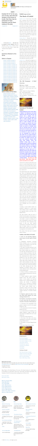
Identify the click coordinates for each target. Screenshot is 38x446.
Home (3, 401)
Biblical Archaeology (6, 403)
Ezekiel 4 (5, 61)
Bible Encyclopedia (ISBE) (7, 380)
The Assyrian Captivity (24, 342)
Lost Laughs (28, 423)
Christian (10, 45)
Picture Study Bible (6, 414)
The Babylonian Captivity (24, 343)
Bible (15, 401)
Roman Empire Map (18, 403)
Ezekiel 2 (9, 60)
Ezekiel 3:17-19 (22, 18)
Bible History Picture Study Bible (21, 364)
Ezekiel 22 (5, 70)
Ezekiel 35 (10, 76)
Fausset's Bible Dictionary (7, 389)
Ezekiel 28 (5, 73)
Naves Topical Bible (5, 383)
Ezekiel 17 (10, 67)
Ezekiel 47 (10, 82)
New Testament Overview (29, 410)
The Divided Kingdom (24, 338)
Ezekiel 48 (15, 82)
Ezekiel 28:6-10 (23, 38)
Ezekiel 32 (10, 74)
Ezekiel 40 (5, 79)
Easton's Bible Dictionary (7, 386)
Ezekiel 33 (15, 74)
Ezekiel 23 (10, 70)
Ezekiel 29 (10, 73)
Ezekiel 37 (5, 77)
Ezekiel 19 (5, 69)
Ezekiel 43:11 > (15, 26)
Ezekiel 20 (10, 69)
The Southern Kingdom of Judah (25, 340)
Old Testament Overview (31, 403)
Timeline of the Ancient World (25, 354)
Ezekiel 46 (5, 82)
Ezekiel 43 (5, 80)
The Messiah (22, 348)
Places (15, 410)
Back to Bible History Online (25, 357)
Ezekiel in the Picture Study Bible (26, 353)
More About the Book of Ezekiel (25, 352)
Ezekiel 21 (15, 69)
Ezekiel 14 (10, 66)
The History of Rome (18, 414)
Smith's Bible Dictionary (6, 385)
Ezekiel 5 (9, 61)
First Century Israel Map (7, 420)
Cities (3, 426)
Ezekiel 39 (15, 77)
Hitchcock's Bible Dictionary (7, 392)
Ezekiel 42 (15, 79)
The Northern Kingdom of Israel (25, 339)
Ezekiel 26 (10, 71)
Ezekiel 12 (15, 64)
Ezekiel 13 (5, 66)
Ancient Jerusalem (6, 409)
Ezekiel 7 (5, 63)
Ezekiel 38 (10, 77)
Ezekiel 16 (5, 67)
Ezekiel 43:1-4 (22, 60)
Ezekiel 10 (5, 64)
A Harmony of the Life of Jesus (31, 417)
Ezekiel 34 (5, 76)
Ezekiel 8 (9, 63)
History (27, 401)
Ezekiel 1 (5, 60)
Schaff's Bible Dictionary (6, 387)
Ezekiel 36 (15, 76)
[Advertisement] (10, 34)
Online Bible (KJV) (5, 382)
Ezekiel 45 (15, 80)
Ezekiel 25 (5, 71)
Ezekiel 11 (10, 64)
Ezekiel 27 (15, 71)
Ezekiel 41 (10, 79)
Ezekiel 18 (15, 67)
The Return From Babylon (24, 345)
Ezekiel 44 (10, 80)
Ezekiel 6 (13, 61)
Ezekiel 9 (13, 63)
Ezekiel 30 (15, 73)
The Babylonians (17, 430)
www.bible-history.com (6, 364)
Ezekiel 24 (15, 70)
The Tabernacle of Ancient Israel (17, 422)
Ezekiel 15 (15, 66)
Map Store (28, 427)
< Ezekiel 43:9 (4, 26)
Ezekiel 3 (13, 60)
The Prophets (22, 346)
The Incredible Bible (6, 430)
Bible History (7, 439)
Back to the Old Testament (24, 356)
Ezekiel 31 (5, 74)
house (10, 42)
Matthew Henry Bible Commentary (8, 390)
